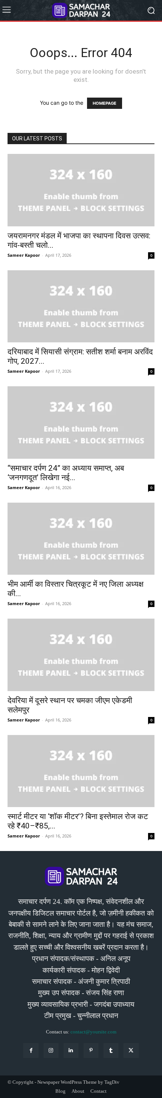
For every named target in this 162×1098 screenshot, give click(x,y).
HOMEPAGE (104, 103)
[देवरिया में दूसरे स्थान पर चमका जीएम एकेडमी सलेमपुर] (81, 655)
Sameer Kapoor (24, 255)
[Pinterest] (91, 1050)
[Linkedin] (71, 1050)
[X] (131, 1050)
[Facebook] (30, 1050)
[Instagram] (51, 1050)
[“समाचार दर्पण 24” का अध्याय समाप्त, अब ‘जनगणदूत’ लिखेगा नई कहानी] (81, 422)
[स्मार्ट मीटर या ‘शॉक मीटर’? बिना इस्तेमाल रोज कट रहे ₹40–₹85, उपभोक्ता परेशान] (81, 771)
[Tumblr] (111, 1050)
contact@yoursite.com (93, 1032)
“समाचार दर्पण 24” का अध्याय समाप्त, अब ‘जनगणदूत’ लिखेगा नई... (66, 473)
